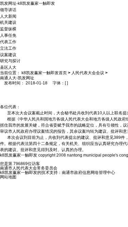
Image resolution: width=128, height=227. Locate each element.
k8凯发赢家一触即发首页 (44, 72)
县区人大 (8, 67)
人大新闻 (8, 16)
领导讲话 (8, 9)
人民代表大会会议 (87, 72)
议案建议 (8, 54)
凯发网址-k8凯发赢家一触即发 (27, 3)
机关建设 (8, 22)
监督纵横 (8, 29)
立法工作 (8, 48)
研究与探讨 (10, 61)
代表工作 (8, 41)
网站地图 (8, 177)
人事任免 (8, 35)
